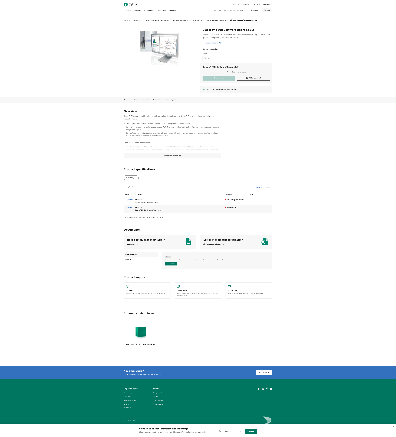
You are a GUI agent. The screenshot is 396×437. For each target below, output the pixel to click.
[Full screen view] (192, 61)
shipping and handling (229, 89)
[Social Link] (258, 389)
